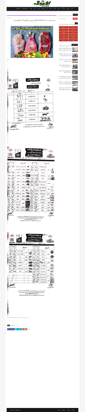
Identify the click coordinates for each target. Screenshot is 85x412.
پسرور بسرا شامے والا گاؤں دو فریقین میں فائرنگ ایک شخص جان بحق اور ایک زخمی (65, 54)
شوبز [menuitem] (47, 8)
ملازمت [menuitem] (38, 8)
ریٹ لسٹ (73, 32)
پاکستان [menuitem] (68, 8)
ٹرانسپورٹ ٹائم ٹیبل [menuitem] (25, 8)
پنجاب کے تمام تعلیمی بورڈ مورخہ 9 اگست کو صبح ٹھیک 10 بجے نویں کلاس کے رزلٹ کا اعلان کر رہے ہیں (65, 83)
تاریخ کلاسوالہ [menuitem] (18, 8)
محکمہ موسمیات (73, 35)
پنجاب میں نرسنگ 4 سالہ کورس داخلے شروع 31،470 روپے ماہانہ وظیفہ (65, 60)
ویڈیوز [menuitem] (31, 8)
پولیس (64, 37)
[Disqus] (31, 349)
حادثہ (63, 29)
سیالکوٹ (63, 32)
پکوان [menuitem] (51, 8)
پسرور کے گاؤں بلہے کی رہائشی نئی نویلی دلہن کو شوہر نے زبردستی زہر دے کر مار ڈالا (65, 66)
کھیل (63, 40)
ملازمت (63, 35)
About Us (63, 410)
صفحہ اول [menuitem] (72, 8)
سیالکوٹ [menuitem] (43, 8)
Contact (73, 410)
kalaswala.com (17, 410)
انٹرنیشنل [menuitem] (63, 8)
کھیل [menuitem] (34, 8)
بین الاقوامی (64, 27)
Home (8, 17)
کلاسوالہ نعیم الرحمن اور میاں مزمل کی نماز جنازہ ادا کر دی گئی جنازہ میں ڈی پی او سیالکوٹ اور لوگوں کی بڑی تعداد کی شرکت (65, 89)
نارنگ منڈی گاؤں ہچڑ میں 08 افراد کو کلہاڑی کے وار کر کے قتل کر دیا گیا (65, 71)
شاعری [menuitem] (59, 8)
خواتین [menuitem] (55, 8)
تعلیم (73, 29)
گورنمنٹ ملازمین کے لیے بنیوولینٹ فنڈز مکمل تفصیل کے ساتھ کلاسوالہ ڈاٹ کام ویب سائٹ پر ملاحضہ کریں (65, 78)
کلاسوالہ (73, 40)
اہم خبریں (11, 17)
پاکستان (73, 37)
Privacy (68, 410)
